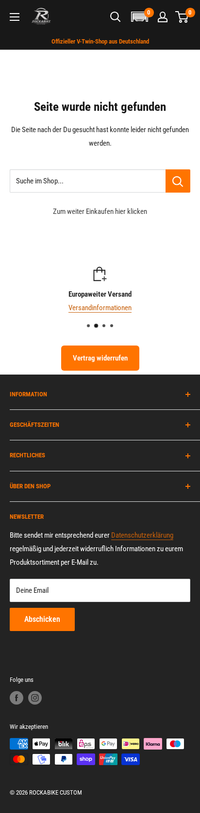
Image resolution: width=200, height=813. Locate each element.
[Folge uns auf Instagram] (35, 698)
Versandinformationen (100, 307)
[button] (139, 16)
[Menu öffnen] (14, 17)
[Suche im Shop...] (178, 181)
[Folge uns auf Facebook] (16, 698)
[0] (182, 17)
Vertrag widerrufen (100, 358)
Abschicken (42, 619)
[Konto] (162, 17)
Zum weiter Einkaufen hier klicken (100, 211)
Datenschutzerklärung (142, 535)
